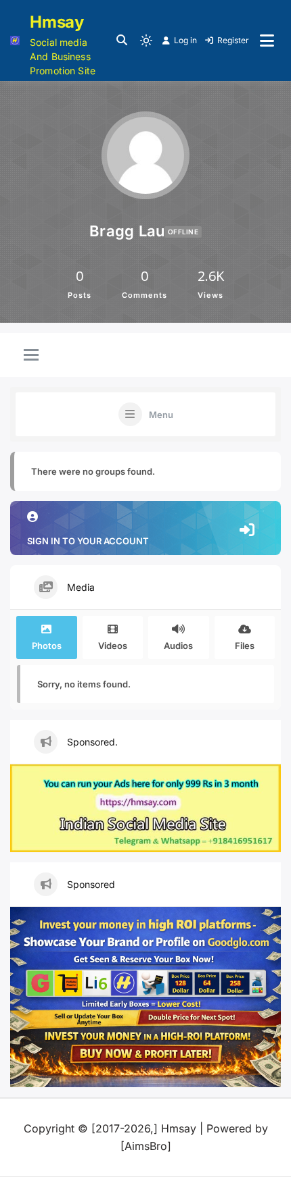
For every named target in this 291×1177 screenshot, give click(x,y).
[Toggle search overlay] (121, 40)
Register (233, 40)
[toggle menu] (31, 356)
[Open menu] (267, 40)
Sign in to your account (88, 540)
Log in (185, 40)
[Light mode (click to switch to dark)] (146, 40)
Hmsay (57, 22)
